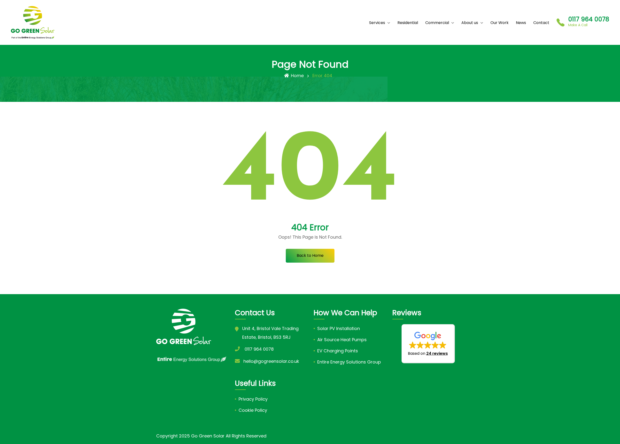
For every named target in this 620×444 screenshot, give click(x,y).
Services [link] (377, 22)
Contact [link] (541, 22)
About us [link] (469, 22)
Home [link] (297, 76)
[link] (33, 22)
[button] (428, 343)
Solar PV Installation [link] (338, 328)
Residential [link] (407, 22)
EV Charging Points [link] (337, 351)
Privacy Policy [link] (253, 399)
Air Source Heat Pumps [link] (342, 340)
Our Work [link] (499, 22)
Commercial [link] (437, 22)
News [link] (521, 22)
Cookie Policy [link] (253, 410)
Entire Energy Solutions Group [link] (349, 362)
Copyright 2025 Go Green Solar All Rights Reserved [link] (211, 436)
